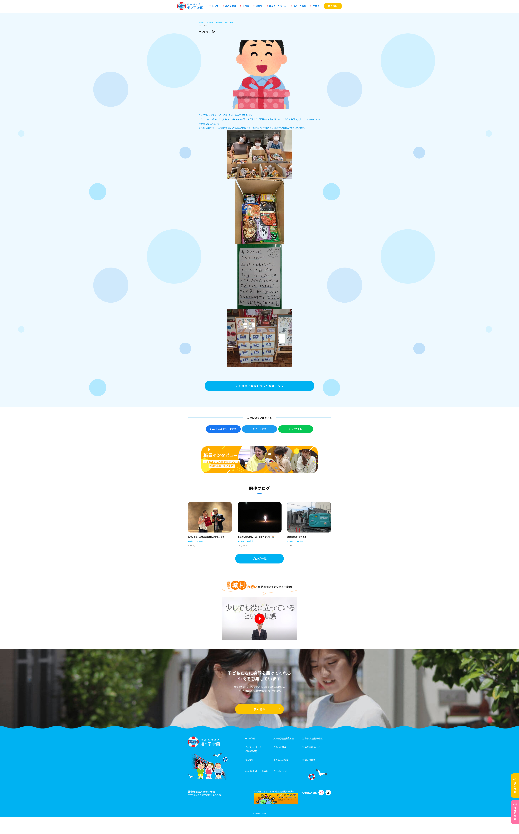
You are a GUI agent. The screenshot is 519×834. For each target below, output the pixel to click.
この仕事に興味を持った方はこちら (259, 386)
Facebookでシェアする (223, 429)
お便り (201, 22)
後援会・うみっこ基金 (224, 22)
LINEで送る (295, 429)
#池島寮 (250, 541)
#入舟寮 (200, 541)
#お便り (191, 541)
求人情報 (259, 709)
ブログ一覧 (259, 559)
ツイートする (259, 429)
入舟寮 (210, 22)
